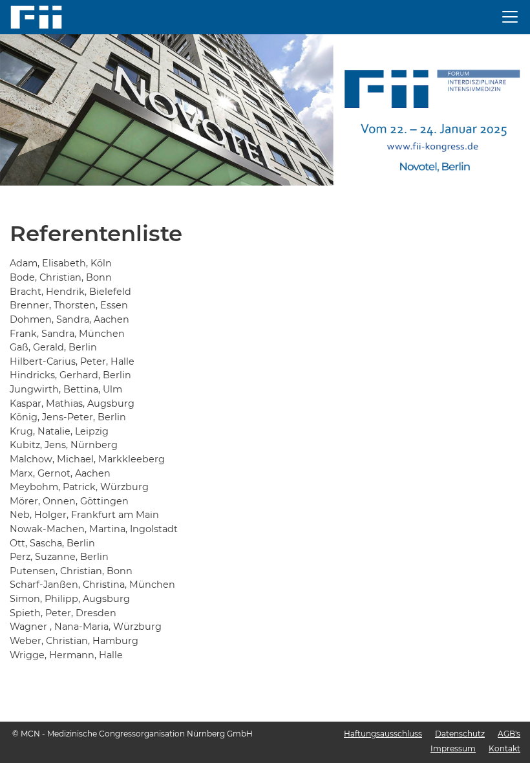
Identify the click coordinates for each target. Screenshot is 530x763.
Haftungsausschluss (383, 733)
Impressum (453, 748)
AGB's (509, 733)
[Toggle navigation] (510, 17)
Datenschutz (460, 733)
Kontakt (504, 748)
